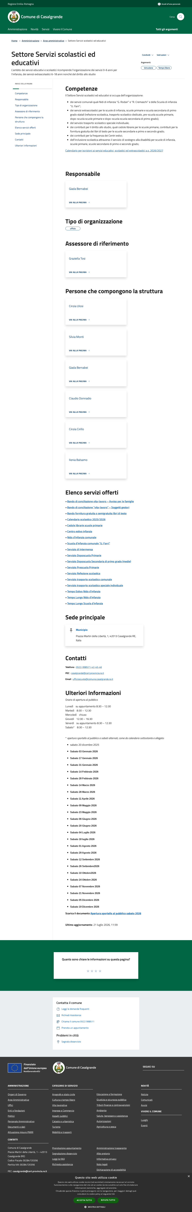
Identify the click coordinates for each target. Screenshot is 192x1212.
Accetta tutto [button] (84, 1200)
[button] (96, 1206)
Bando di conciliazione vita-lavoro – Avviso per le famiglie (100, 501)
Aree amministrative (53, 40)
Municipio (82, 630)
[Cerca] (180, 16)
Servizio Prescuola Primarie (83, 567)
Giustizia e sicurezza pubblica (111, 1099)
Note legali (102, 1164)
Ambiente (101, 1110)
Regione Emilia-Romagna (21, 4)
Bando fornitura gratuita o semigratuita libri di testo (97, 513)
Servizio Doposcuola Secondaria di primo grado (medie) (99, 561)
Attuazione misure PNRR (20, 1132)
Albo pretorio (103, 1153)
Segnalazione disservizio (64, 1153)
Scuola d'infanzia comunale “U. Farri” (88, 543)
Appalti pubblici (60, 1116)
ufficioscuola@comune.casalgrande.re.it (93, 679)
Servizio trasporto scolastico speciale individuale (95, 585)
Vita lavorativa (59, 1105)
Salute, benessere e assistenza (112, 1116)
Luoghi (144, 1120)
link (113, 1194)
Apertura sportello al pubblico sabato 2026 (115, 913)
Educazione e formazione (109, 1094)
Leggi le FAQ (58, 1159)
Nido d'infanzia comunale (81, 537)
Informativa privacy (106, 1159)
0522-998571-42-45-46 (89, 667)
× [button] (189, 1176)
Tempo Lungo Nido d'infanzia (83, 597)
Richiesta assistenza (62, 1164)
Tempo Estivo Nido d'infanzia (83, 591)
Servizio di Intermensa (80, 549)
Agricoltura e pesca (106, 1126)
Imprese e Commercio (63, 1110)
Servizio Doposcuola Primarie (84, 555)
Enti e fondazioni (16, 1110)
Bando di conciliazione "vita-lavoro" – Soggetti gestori (98, 507)
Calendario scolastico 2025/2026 (86, 519)
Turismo (56, 1127)
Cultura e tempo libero (63, 1100)
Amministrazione (30, 40)
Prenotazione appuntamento (66, 1148)
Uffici (10, 1105)
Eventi (144, 1125)
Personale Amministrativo (21, 1121)
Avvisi (144, 1105)
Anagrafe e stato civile (63, 1094)
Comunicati (147, 1100)
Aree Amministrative (18, 1100)
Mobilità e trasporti (62, 1132)
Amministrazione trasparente (112, 1148)
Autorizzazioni (104, 1121)
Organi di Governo (17, 1094)
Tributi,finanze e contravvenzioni (113, 1105)
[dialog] (96, 1192)
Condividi (146, 55)
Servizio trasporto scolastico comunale (89, 579)
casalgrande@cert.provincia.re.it (87, 673)
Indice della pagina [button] (23, 83)
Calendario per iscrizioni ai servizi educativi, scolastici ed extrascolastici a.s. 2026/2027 (114, 151)
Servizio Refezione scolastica (83, 573)
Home (14, 40)
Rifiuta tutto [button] (108, 1200)
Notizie (144, 1094)
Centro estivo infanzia (79, 531)
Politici (11, 1116)
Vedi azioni (162, 55)
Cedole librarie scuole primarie (84, 525)
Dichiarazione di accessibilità (111, 1169)
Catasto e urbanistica (63, 1121)
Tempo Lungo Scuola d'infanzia (85, 603)
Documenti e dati (16, 1127)
